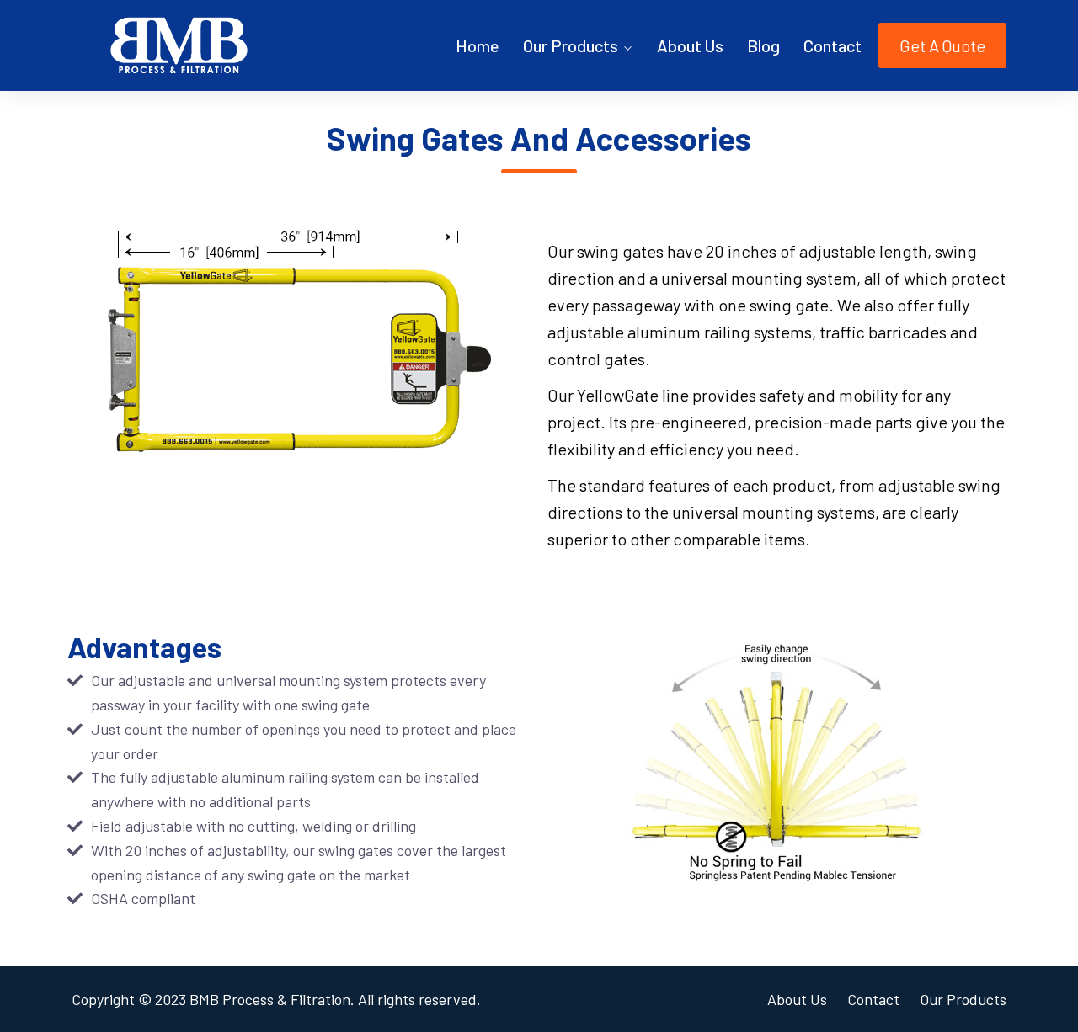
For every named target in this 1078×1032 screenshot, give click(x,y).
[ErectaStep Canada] (179, 45)
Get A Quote (942, 45)
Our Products (570, 45)
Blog (763, 45)
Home (477, 45)
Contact (832, 45)
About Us (690, 45)
